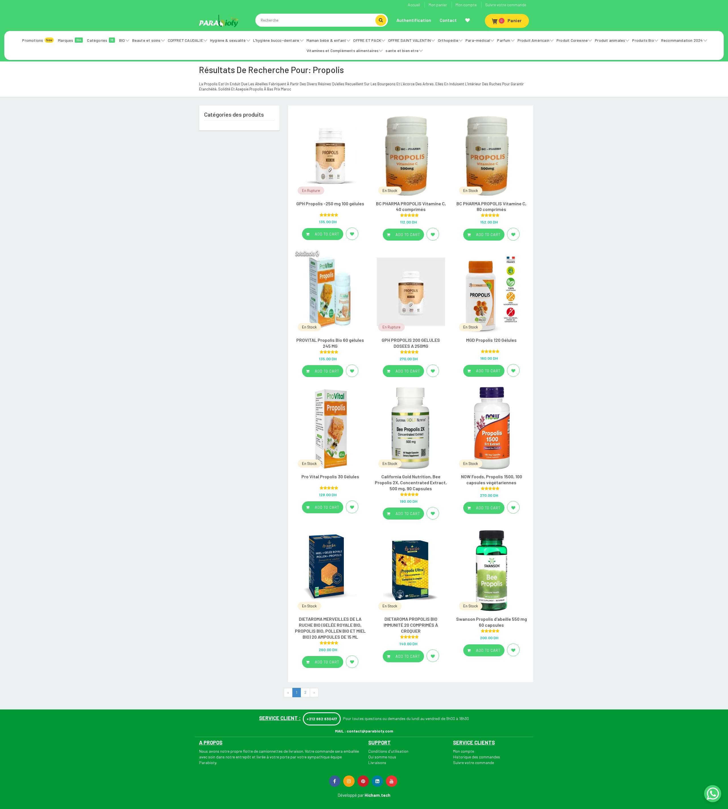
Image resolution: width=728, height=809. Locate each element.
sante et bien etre (402, 50)
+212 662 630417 (322, 718)
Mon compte (466, 4)
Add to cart (326, 234)
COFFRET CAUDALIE (185, 40)
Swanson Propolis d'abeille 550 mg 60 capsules (491, 622)
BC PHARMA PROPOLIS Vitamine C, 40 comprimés (411, 206)
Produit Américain (533, 40)
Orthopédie (448, 40)
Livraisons (377, 762)
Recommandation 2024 (682, 40)
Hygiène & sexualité (228, 40)
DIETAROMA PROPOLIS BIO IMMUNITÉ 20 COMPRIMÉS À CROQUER (411, 625)
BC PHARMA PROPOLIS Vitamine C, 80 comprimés (491, 206)
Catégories (100, 40)
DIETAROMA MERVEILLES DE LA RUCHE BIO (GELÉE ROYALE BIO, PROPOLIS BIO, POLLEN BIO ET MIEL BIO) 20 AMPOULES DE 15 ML (330, 627)
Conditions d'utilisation (388, 751)
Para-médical (478, 40)
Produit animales (610, 40)
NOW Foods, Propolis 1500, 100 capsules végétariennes (491, 479)
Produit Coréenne (572, 40)
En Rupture (311, 190)
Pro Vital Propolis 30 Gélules (330, 476)
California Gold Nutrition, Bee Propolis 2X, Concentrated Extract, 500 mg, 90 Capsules (411, 482)
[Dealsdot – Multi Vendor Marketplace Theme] (219, 20)
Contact (448, 20)
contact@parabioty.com (370, 731)
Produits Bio (643, 40)
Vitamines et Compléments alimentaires (343, 50)
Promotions (37, 40)
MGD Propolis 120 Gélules (491, 340)
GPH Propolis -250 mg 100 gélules (330, 203)
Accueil (414, 4)
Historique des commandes (476, 756)
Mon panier (438, 4)
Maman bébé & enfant (326, 40)
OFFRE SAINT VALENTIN (409, 40)
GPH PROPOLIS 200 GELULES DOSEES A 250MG (411, 343)
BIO (122, 40)
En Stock (389, 190)
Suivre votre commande (505, 4)
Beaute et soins (146, 40)
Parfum (503, 40)
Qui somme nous (382, 756)
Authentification (413, 20)
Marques (69, 40)
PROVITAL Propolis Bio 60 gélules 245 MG (330, 343)
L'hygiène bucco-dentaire (276, 40)
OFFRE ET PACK (367, 40)
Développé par (351, 795)
